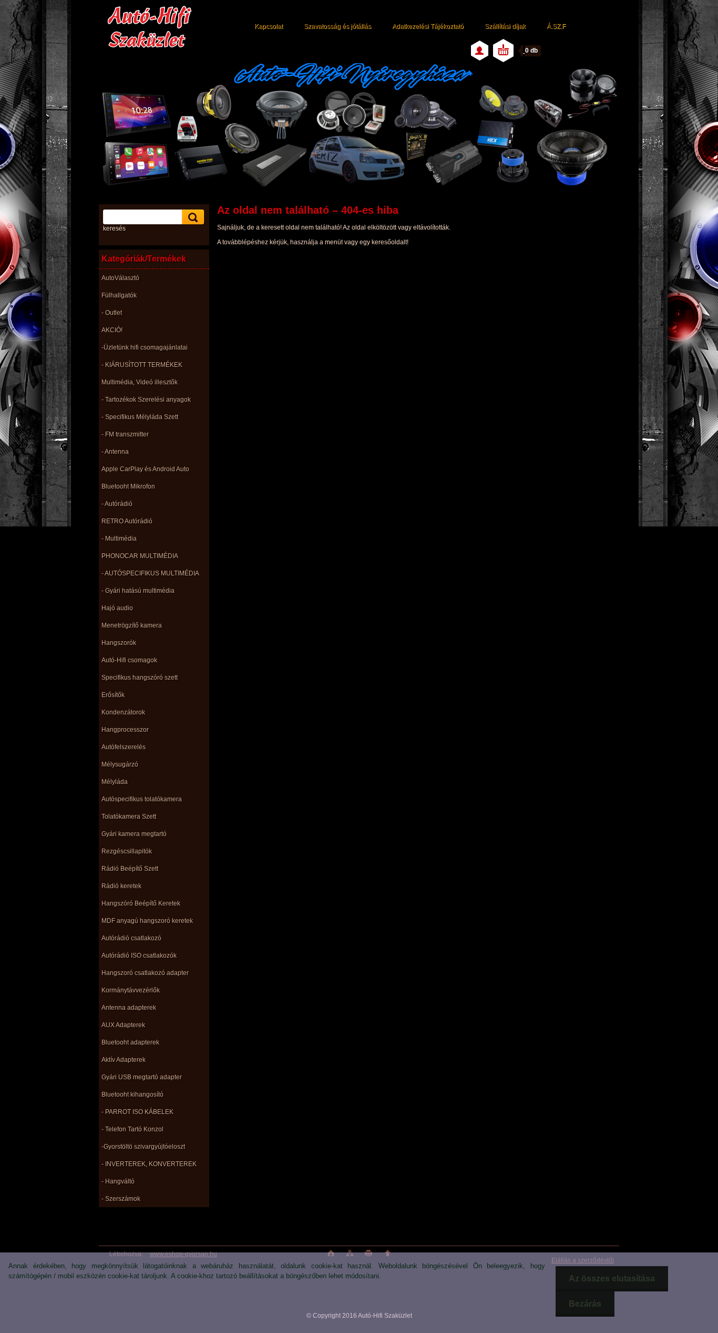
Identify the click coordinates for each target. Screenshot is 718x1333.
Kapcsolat (268, 26)
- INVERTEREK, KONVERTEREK (149, 1164)
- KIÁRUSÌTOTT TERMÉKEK (141, 365)
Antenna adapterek (128, 1007)
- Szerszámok (120, 1198)
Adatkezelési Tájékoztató (428, 26)
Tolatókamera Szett (128, 816)
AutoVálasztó (120, 278)
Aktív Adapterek (123, 1059)
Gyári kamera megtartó (134, 834)
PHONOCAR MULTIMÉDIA (139, 556)
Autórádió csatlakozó (131, 938)
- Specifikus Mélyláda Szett (139, 417)
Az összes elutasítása (612, 1278)
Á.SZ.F (556, 26)
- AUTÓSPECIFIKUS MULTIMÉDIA (150, 573)
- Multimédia (119, 538)
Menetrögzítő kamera (131, 625)
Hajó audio (117, 608)
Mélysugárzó (119, 764)
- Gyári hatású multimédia (138, 590)
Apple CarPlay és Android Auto (145, 469)
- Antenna (115, 451)
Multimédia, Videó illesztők (139, 382)
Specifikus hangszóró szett (139, 677)
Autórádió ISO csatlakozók (139, 955)
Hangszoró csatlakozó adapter (145, 973)
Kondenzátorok (123, 712)
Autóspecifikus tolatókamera (141, 799)
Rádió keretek (121, 886)
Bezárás (585, 1303)
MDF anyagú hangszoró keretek (147, 920)
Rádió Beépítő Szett (129, 868)
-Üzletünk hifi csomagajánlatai (144, 347)
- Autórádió (116, 504)
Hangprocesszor (125, 729)
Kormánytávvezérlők (130, 990)
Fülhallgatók (119, 295)
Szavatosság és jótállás (337, 26)
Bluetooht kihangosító (132, 1094)
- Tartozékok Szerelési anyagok (146, 399)
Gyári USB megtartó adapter (141, 1077)
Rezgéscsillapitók (126, 851)
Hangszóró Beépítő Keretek (140, 903)
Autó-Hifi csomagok (129, 660)
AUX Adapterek (123, 1025)
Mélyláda (114, 781)
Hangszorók (118, 642)
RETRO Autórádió (126, 521)
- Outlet (111, 312)
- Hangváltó (118, 1181)
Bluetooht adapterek (130, 1042)
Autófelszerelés (123, 747)
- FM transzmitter (125, 434)
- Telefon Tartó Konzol (132, 1129)
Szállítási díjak (505, 26)
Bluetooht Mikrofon (128, 486)
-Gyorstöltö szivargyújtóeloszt (143, 1146)
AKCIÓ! (111, 330)
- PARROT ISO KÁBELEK (137, 1112)
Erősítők (113, 695)
